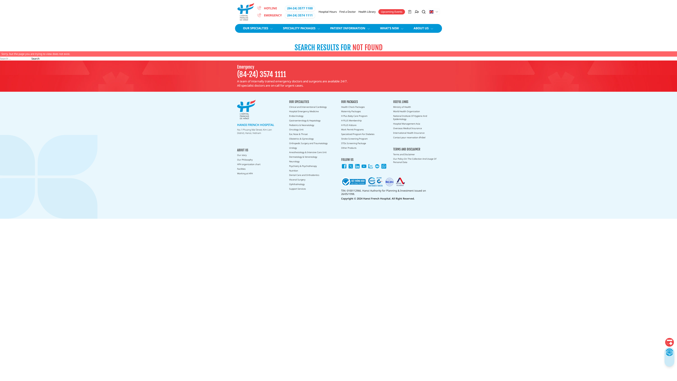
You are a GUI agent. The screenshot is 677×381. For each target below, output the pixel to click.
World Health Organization (406, 111)
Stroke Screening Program (354, 138)
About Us (421, 28)
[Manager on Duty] (416, 12)
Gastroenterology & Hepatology (305, 120)
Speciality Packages (299, 28)
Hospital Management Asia (406, 123)
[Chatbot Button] (669, 352)
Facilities (241, 168)
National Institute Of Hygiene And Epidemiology (410, 117)
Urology (293, 147)
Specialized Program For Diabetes (357, 134)
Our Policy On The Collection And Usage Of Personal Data (414, 160)
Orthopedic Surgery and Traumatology (308, 143)
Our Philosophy (245, 159)
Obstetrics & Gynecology (301, 138)
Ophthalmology (297, 184)
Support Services (297, 188)
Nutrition (293, 170)
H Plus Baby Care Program (354, 115)
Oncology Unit (296, 129)
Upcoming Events (391, 11)
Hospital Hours (328, 11)
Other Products (348, 147)
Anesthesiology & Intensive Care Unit (308, 152)
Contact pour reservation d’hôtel (409, 137)
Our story (242, 155)
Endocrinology (296, 115)
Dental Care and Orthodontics (304, 175)
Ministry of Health (402, 106)
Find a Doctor (347, 11)
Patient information (347, 28)
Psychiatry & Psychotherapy (303, 166)
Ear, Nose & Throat (298, 134)
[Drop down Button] (434, 12)
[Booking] (669, 342)
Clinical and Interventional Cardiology (308, 106)
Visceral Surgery (297, 179)
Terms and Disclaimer (404, 154)
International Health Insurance (409, 132)
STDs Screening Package (353, 143)
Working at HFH (245, 173)
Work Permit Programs (352, 129)
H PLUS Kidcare (348, 125)
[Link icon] (344, 166)
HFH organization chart (248, 164)
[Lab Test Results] (410, 12)
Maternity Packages (351, 111)
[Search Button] (424, 12)
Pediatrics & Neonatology (301, 125)
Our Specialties (255, 28)
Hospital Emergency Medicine (304, 111)
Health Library (367, 11)
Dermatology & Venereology (303, 156)
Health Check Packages (353, 106)
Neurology (294, 161)
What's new (389, 28)
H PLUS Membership (351, 120)
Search (35, 58)
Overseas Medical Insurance (407, 128)
